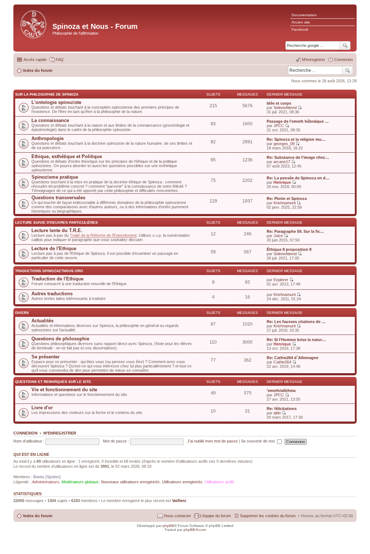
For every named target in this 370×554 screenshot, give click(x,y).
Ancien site (301, 22)
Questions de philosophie (60, 338)
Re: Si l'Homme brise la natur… (296, 339)
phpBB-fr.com (195, 530)
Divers (22, 313)
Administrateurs (45, 482)
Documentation (304, 15)
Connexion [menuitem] (343, 59)
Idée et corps (279, 103)
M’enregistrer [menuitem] (313, 59)
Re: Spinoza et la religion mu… (296, 139)
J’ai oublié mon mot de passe (212, 441)
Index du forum (37, 516)
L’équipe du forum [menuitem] (215, 516)
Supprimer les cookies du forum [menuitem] (268, 516)
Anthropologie (47, 138)
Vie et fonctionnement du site (64, 389)
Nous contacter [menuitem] (177, 516)
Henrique (282, 182)
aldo (277, 413)
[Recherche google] (345, 45)
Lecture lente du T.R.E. (56, 230)
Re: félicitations (282, 408)
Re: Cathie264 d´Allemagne (292, 357)
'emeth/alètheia (281, 390)
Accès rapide (35, 59)
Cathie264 (282, 362)
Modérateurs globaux (80, 482)
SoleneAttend (285, 107)
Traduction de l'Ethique (57, 279)
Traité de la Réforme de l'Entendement (103, 235)
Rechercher (347, 70)
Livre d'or (42, 407)
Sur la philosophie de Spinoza (46, 94)
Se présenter (45, 356)
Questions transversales (58, 197)
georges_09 (284, 143)
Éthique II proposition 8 (289, 249)
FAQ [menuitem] (60, 59)
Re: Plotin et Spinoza (287, 198)
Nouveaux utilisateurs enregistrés (130, 482)
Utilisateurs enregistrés (182, 482)
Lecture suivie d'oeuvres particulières (56, 222)
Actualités (42, 320)
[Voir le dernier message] (300, 107)
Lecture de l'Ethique (53, 248)
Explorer (281, 280)
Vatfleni (179, 500)
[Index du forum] (33, 23)
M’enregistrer (59, 433)
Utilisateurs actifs (220, 482)
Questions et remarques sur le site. (53, 382)
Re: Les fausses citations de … (296, 321)
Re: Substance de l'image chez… (298, 157)
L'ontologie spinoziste (56, 102)
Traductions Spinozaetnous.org (49, 271)
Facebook (300, 29)
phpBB (168, 526)
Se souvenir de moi (258, 441)
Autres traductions (52, 293)
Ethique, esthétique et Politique (66, 156)
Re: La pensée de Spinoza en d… (298, 178)
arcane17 (282, 162)
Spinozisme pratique (54, 177)
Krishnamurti (285, 203)
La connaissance (50, 120)
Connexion (25, 433)
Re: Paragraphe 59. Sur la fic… (295, 231)
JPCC (279, 125)
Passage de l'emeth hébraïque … (298, 121)
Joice (278, 236)
